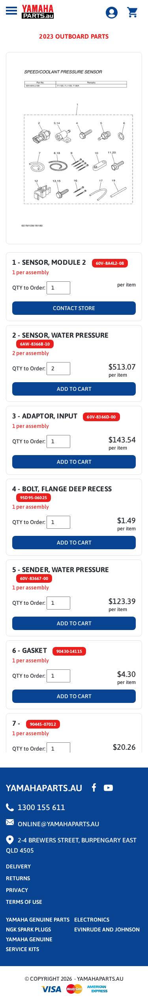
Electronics (91, 919)
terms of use (24, 902)
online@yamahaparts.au (58, 823)
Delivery (18, 866)
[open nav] (11, 11)
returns (18, 878)
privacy (17, 890)
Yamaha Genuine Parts (37, 919)
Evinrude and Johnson (107, 929)
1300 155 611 (41, 807)
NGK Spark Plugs (28, 929)
